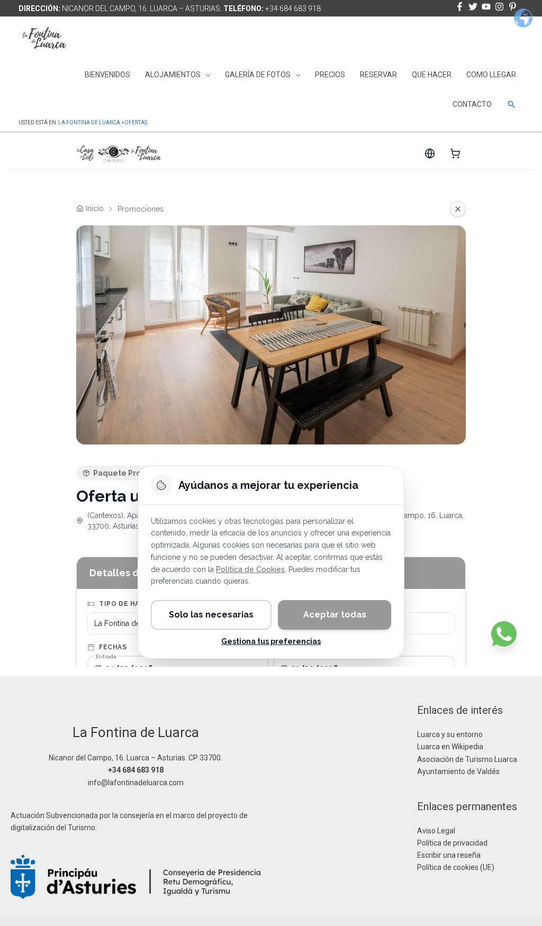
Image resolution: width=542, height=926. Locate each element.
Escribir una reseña (449, 855)
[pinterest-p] (514, 6)
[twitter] (474, 6)
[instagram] (501, 6)
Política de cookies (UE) (455, 867)
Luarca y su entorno (450, 734)
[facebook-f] (461, 6)
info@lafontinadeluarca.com (136, 782)
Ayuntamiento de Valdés (458, 771)
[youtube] (487, 6)
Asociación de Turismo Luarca (467, 759)
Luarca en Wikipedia (450, 746)
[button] (511, 104)
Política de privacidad (452, 843)
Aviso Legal (436, 831)
